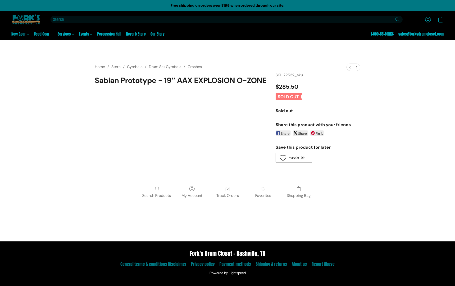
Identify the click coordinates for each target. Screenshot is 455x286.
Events (84, 34)
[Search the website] (397, 19)
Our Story (157, 34)
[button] (26, 20)
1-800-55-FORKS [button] (382, 34)
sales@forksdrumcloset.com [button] (421, 34)
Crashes (195, 66)
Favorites (263, 195)
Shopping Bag (299, 195)
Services (65, 34)
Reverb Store (136, 34)
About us (299, 264)
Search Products (156, 195)
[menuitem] (350, 67)
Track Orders (227, 195)
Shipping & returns (271, 264)
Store (116, 66)
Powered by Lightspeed (227, 273)
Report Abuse (323, 264)
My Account (192, 195)
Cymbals (134, 66)
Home (100, 66)
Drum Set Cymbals (165, 66)
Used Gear (42, 34)
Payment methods (235, 264)
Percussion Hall (109, 34)
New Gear (19, 34)
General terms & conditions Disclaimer (153, 264)
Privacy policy (203, 264)
